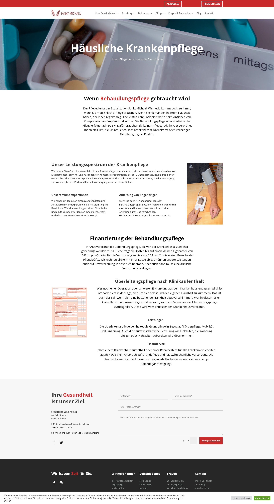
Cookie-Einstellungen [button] (241, 498)
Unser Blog (200, 484)
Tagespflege (117, 484)
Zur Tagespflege (174, 484)
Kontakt (209, 13)
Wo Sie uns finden (203, 480)
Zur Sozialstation (175, 480)
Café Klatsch (145, 484)
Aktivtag (143, 488)
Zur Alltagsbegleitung (177, 488)
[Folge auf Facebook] (54, 442)
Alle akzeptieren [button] (262, 498)
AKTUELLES (173, 3)
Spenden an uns (202, 488)
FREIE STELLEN (212, 3)
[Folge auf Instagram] (61, 442)
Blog (199, 13)
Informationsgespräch (122, 480)
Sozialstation (118, 488)
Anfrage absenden (211, 440)
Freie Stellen (145, 480)
